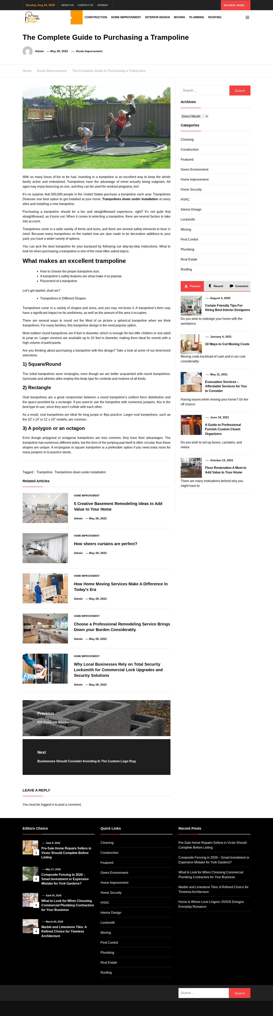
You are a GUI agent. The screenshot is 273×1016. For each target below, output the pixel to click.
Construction (96, 17)
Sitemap (102, 5)
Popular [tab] (194, 286)
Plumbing (196, 17)
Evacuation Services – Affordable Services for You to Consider (226, 386)
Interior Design (157, 17)
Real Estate (189, 259)
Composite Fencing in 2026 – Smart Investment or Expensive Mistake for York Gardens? (65, 879)
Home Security (191, 189)
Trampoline (45, 472)
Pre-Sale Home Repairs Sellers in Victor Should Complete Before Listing (66, 853)
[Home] (77, 17)
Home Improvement (126, 17)
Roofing (214, 17)
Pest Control (189, 239)
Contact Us (85, 5)
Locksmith (188, 219)
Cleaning (187, 139)
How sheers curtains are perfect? (105, 544)
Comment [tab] (241, 286)
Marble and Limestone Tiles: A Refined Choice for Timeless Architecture (64, 931)
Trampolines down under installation (130, 199)
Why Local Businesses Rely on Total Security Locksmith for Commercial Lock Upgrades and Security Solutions (118, 670)
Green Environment (194, 169)
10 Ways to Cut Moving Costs (227, 344)
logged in (47, 804)
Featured (187, 159)
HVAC (185, 199)
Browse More (234, 5)
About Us (67, 5)
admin (39, 51)
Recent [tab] (218, 286)
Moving (179, 17)
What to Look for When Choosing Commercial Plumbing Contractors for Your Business (67, 905)
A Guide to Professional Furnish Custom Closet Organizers (223, 429)
